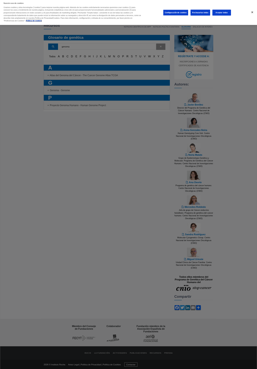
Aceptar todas (222, 13)
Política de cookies (34, 21)
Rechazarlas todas (200, 13)
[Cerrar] (252, 12)
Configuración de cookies (176, 13)
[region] (128, 12)
